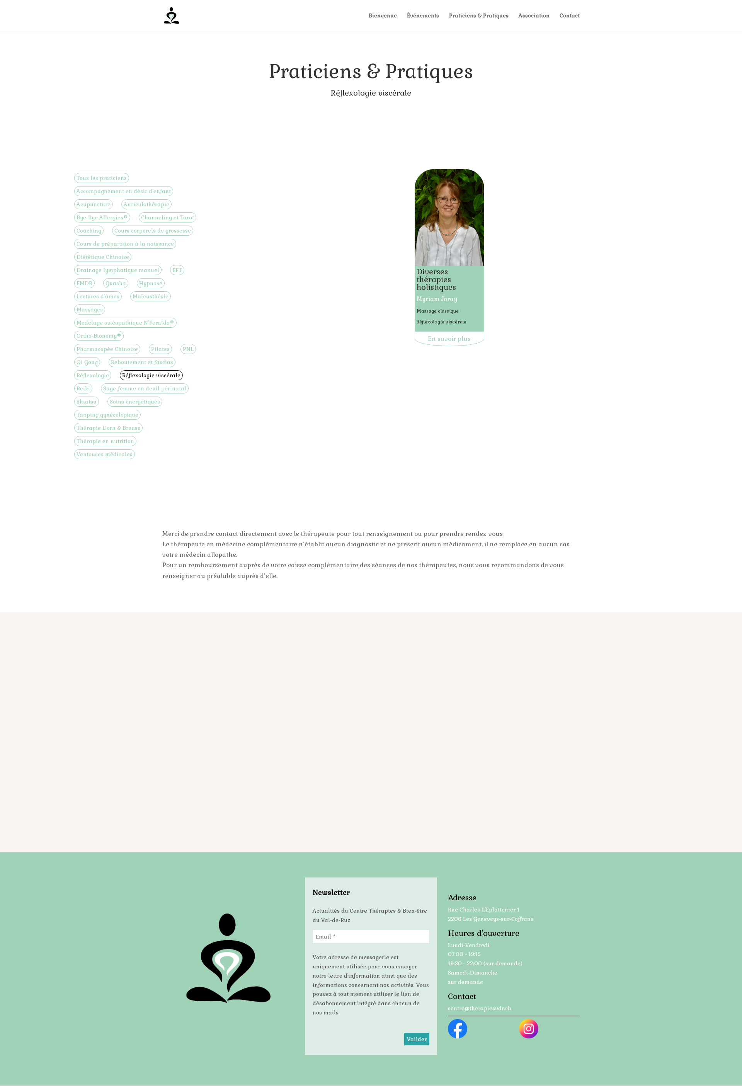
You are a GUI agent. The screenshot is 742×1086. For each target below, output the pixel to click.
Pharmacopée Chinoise (107, 348)
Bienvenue (383, 16)
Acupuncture (94, 204)
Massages (90, 309)
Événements (423, 16)
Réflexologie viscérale (151, 375)
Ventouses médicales (105, 454)
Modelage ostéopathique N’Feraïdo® (125, 322)
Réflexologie (93, 375)
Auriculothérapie (146, 204)
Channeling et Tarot (167, 217)
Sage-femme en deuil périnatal (144, 388)
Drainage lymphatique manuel (118, 270)
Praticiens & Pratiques (479, 16)
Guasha (116, 283)
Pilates (160, 348)
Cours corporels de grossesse (152, 230)
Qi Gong (87, 362)
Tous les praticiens (102, 177)
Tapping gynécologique (107, 414)
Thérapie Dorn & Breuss (108, 427)
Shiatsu (87, 401)
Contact (570, 16)
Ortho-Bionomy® (99, 335)
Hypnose (150, 283)
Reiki (83, 388)
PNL (188, 348)
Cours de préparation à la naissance (125, 243)
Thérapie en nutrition (105, 441)
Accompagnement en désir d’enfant (124, 191)
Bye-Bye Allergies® (102, 217)
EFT (177, 270)
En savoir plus (449, 339)
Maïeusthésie (150, 296)
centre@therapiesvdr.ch (479, 1008)
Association (534, 16)
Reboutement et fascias (142, 362)
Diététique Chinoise (103, 256)
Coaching (89, 230)
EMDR (84, 283)
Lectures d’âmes (98, 296)
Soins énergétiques (135, 401)
